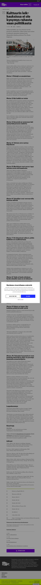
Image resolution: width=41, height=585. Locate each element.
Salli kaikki (28, 296)
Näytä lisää (20, 299)
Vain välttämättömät (13, 296)
